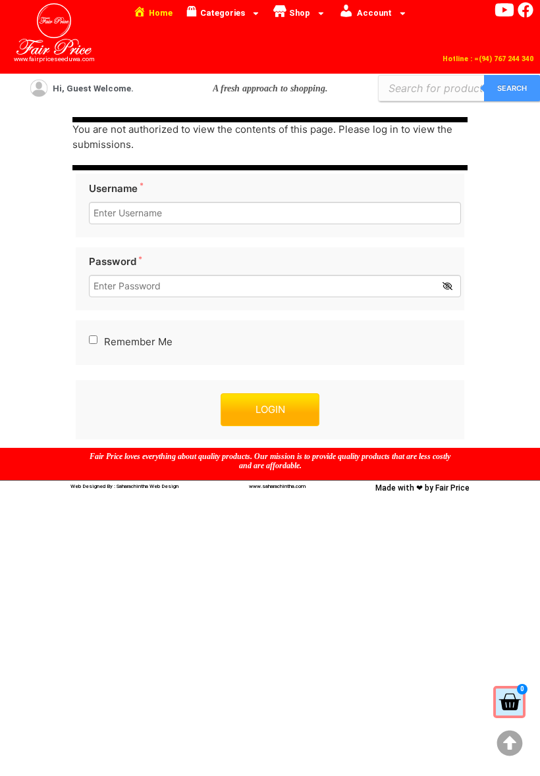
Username (116, 188)
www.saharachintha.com (277, 486)
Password (115, 261)
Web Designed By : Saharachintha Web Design (124, 486)
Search (512, 88)
